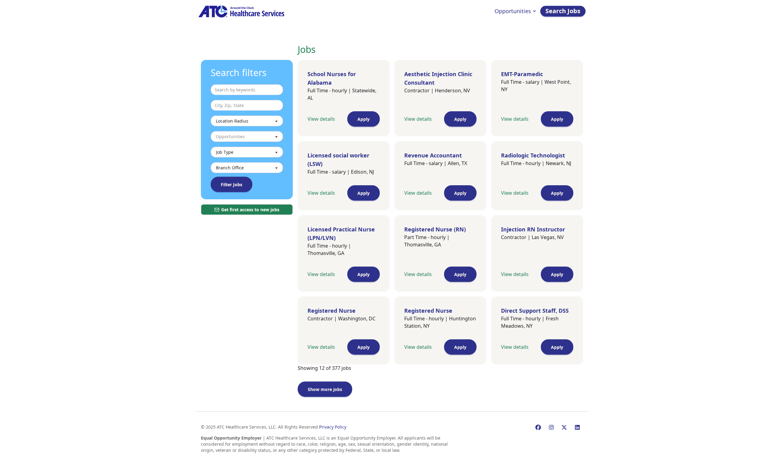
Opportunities (513, 11)
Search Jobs (562, 11)
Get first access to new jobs (250, 209)
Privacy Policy (332, 427)
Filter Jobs (231, 184)
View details (321, 119)
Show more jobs (325, 389)
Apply (363, 119)
